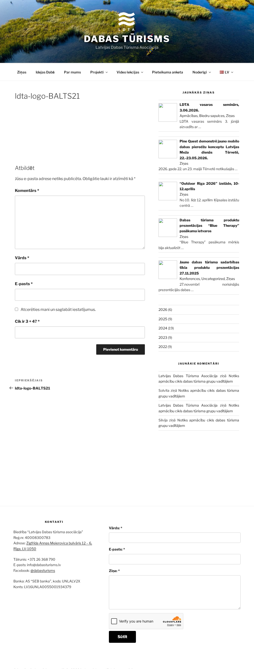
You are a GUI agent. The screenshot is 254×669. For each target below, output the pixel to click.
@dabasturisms (43, 570)
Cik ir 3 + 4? (27, 321)
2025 (163, 319)
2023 (163, 337)
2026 (163, 309)
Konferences (190, 279)
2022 (163, 347)
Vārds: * (115, 528)
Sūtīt (122, 636)
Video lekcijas (128, 72)
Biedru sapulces (211, 116)
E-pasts (24, 283)
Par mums (72, 72)
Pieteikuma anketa (167, 72)
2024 (163, 328)
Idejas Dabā (45, 72)
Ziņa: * (114, 571)
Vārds (22, 257)
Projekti (97, 72)
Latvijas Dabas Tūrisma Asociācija (188, 376)
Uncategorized (213, 279)
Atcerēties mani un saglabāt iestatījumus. (58, 309)
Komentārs (27, 190)
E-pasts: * (117, 549)
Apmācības (189, 116)
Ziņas (21, 72)
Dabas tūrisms (127, 38)
